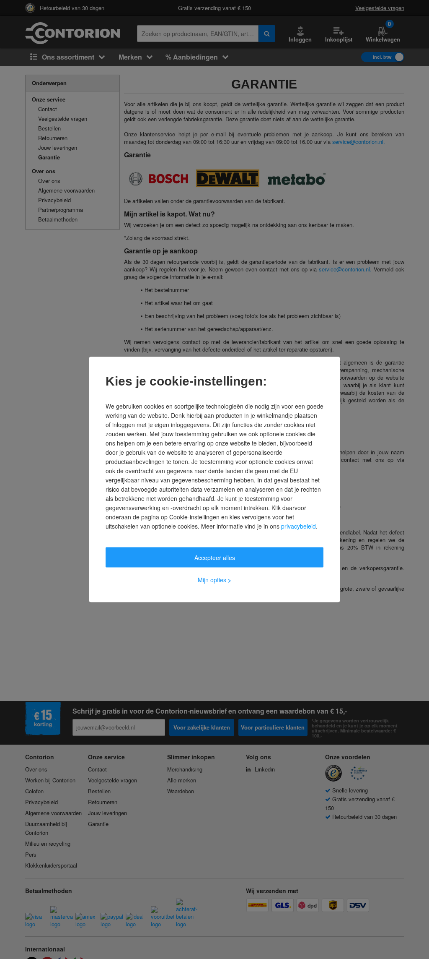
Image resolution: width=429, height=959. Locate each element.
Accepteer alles (214, 557)
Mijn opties (214, 580)
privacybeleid (298, 526)
